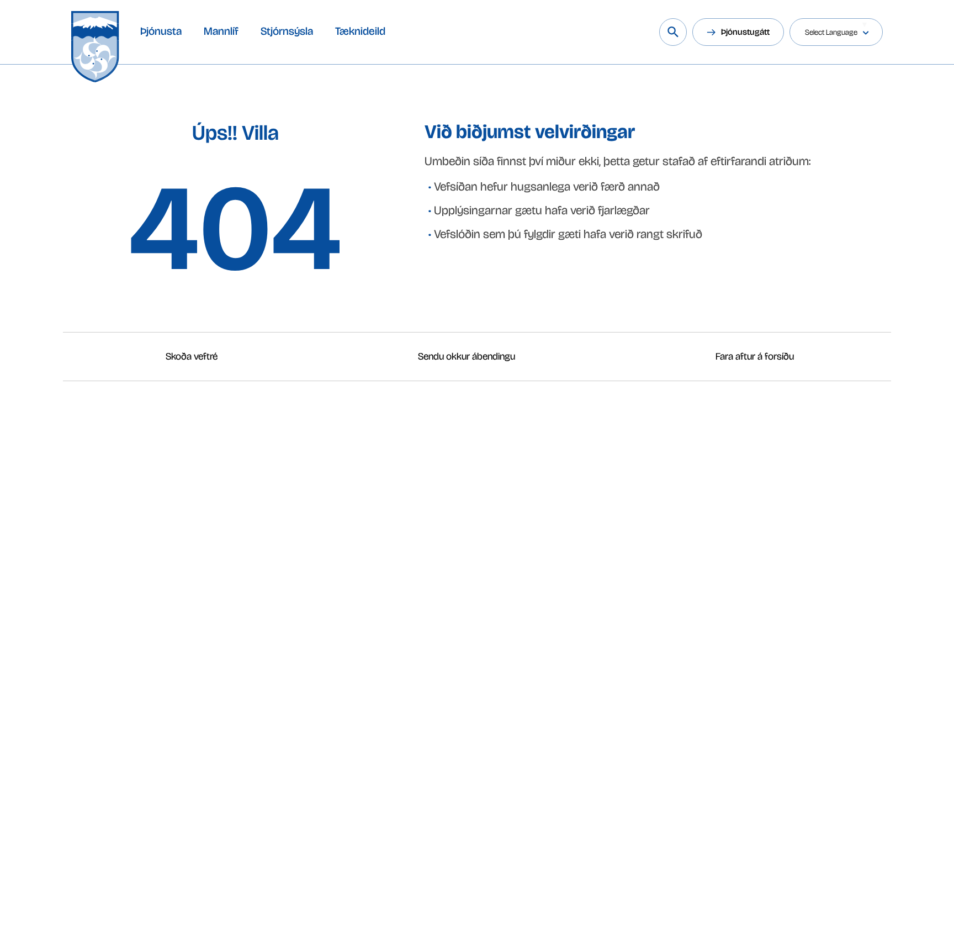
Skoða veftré (192, 356)
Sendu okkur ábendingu (466, 356)
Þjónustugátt (745, 32)
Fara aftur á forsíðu (755, 356)
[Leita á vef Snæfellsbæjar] (673, 32)
